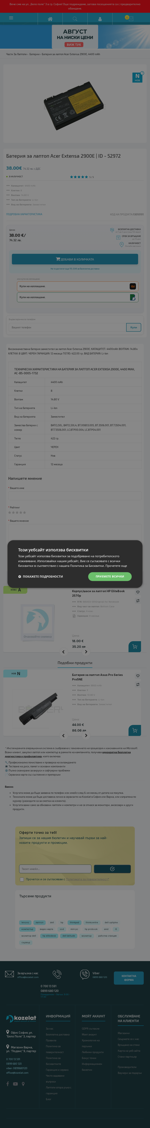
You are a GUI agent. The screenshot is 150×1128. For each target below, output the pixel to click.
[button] (40, 576)
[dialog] (75, 564)
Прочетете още (116, 566)
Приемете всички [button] (110, 576)
